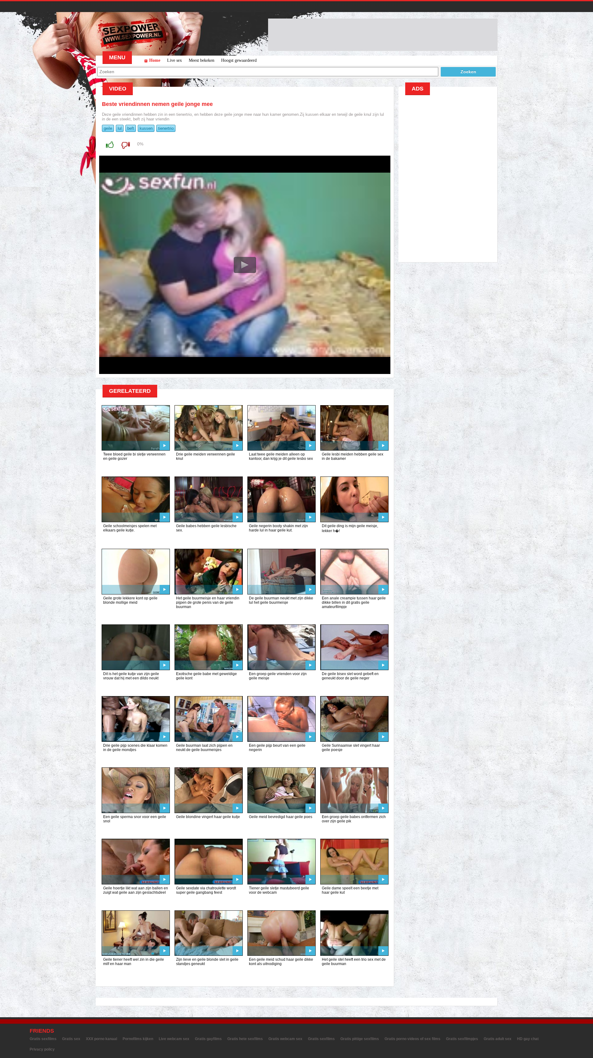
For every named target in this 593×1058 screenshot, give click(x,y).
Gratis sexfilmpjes (462, 1039)
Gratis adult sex (497, 1039)
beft (130, 128)
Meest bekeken (201, 60)
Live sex (174, 60)
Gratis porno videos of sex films (412, 1039)
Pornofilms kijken (138, 1039)
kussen (146, 128)
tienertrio (166, 128)
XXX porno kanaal (101, 1039)
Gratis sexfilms (43, 1039)
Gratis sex (71, 1039)
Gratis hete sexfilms (245, 1039)
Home (154, 60)
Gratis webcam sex (285, 1039)
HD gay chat (528, 1039)
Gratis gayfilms (208, 1039)
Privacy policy (42, 1049)
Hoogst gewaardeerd (239, 60)
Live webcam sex (174, 1039)
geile (108, 128)
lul (120, 128)
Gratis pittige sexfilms (359, 1039)
